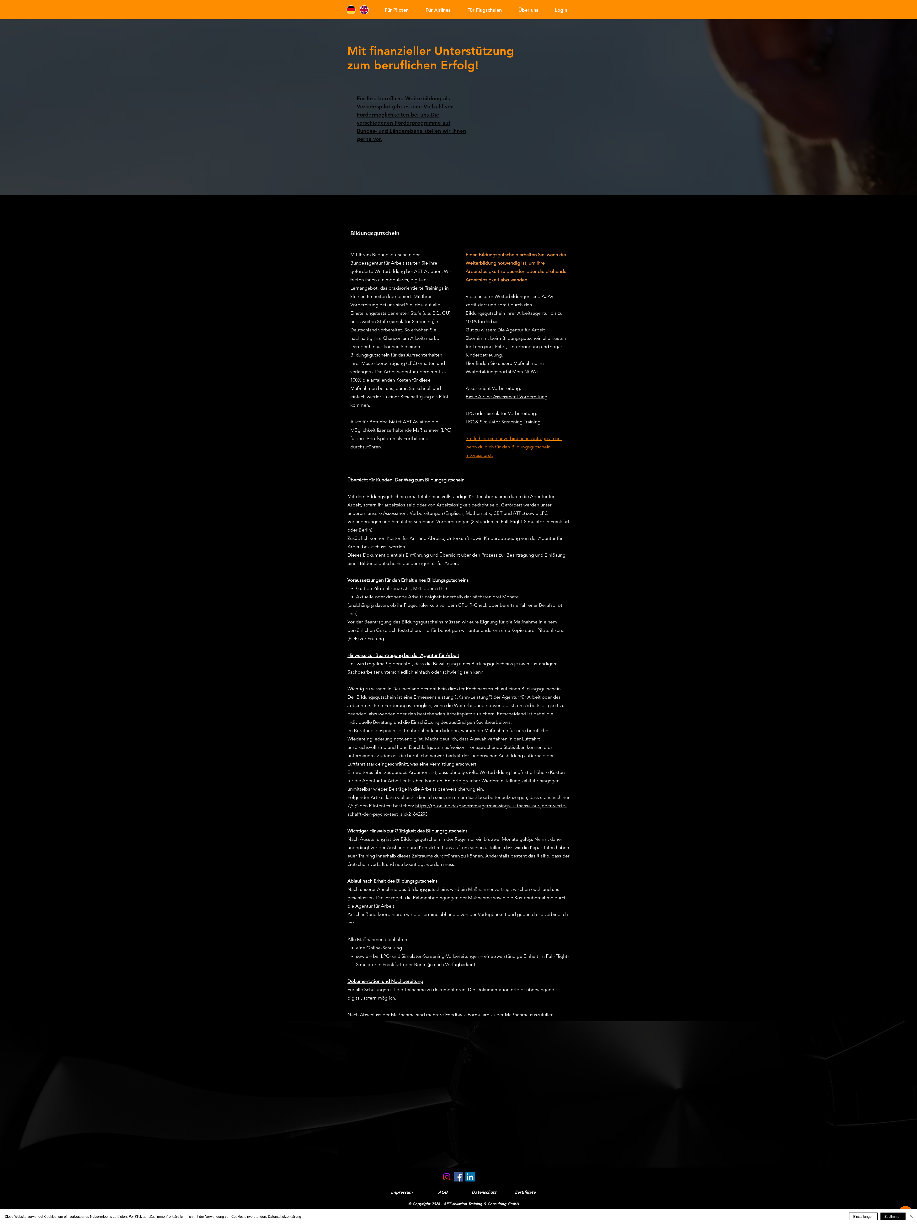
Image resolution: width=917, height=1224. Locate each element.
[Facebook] (458, 1176)
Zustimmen (893, 1216)
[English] (365, 9)
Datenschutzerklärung (284, 1216)
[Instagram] (446, 1176)
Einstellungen (863, 1216)
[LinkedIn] (470, 1176)
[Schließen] (911, 1216)
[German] (352, 9)
